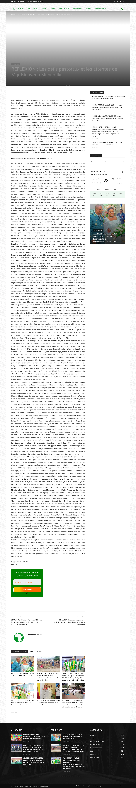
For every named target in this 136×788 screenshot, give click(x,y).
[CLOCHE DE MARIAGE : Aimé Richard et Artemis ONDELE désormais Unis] (22, 664)
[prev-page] (12, 711)
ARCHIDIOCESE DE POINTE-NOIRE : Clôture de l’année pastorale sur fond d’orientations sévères (22, 703)
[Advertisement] (41, 32)
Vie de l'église (22, 15)
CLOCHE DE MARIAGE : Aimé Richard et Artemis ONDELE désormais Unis (105, 236)
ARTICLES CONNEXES (20, 652)
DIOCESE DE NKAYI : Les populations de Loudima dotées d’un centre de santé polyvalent (48, 703)
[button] (122, 8)
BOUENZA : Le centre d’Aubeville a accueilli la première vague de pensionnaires (107, 144)
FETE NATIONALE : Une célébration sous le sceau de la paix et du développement (108, 97)
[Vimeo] (120, 1)
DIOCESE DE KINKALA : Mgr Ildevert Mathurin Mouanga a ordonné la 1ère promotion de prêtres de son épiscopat (26, 622)
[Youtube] (123, 1)
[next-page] (16, 711)
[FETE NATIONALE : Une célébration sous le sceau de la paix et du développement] (16, 737)
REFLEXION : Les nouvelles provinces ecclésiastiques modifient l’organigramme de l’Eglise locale (69, 622)
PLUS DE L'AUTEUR (36, 652)
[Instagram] (114, 1)
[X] (117, 1)
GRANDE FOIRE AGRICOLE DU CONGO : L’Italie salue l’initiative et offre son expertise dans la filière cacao (107, 118)
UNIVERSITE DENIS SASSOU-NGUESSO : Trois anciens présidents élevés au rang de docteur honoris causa (107, 107)
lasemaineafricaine (19, 80)
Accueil (13, 15)
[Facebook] (111, 1)
